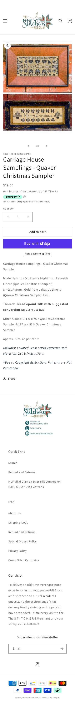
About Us (14, 513)
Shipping (21, 201)
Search (13, 463)
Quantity (8, 208)
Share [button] (12, 378)
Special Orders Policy (22, 541)
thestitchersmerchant (31, 697)
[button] (5, 21)
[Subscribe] (61, 649)
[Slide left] (28, 146)
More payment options (37, 253)
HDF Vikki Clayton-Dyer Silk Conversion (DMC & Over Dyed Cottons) (34, 484)
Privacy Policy (17, 551)
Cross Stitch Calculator (23, 560)
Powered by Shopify (51, 697)
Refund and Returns (21, 472)
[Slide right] (46, 146)
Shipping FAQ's (18, 522)
